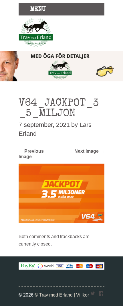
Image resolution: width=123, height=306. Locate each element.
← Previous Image (31, 153)
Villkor (82, 294)
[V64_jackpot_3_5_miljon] (61, 221)
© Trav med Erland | (55, 294)
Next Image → (89, 151)
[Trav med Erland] (36, 48)
